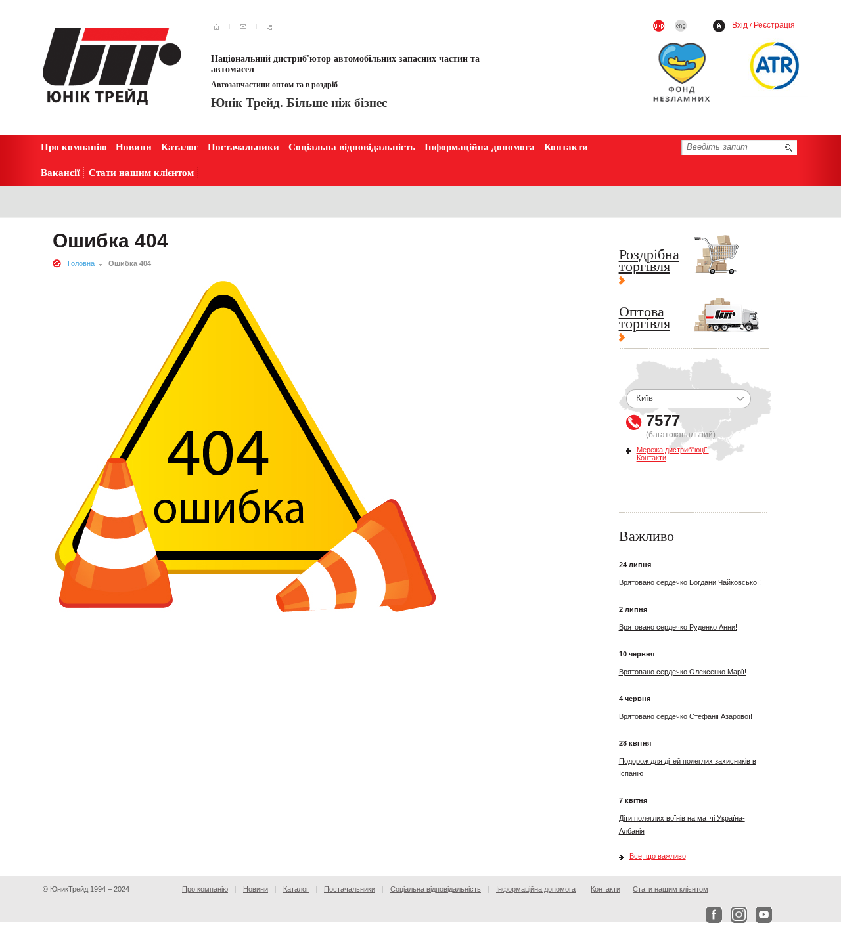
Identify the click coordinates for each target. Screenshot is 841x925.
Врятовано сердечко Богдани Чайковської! (690, 582)
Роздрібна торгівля (649, 261)
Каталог (179, 146)
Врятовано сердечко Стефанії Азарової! (685, 716)
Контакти (566, 146)
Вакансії (60, 172)
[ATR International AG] (775, 65)
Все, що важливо (657, 856)
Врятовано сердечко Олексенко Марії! (682, 672)
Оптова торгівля (644, 319)
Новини (134, 146)
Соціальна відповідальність (351, 146)
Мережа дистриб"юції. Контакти (673, 454)
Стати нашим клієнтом (141, 172)
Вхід (740, 25)
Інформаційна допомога (479, 146)
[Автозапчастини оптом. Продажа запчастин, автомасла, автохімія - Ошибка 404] (112, 66)
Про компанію (73, 146)
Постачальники (243, 146)
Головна (81, 263)
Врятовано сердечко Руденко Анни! (678, 627)
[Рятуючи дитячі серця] (688, 75)
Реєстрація (774, 25)
